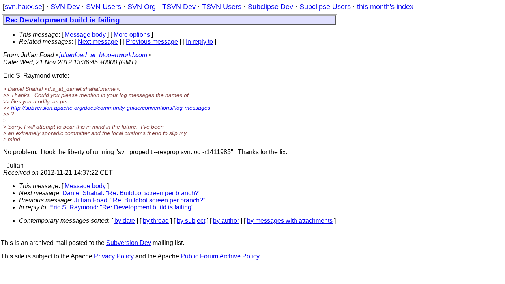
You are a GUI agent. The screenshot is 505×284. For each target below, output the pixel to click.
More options (132, 34)
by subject (191, 220)
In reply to (199, 41)
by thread (156, 220)
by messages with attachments (290, 220)
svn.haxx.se (23, 7)
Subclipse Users (325, 7)
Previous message (152, 41)
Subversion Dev (128, 242)
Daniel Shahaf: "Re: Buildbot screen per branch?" (131, 193)
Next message (98, 41)
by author (226, 220)
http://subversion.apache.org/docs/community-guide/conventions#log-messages (110, 108)
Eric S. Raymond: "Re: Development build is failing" (121, 207)
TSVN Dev (179, 7)
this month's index (385, 7)
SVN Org (141, 7)
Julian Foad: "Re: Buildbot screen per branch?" (140, 200)
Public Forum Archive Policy (220, 256)
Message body (85, 34)
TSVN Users (221, 7)
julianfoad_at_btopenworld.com (103, 55)
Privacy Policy (114, 256)
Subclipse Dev (270, 7)
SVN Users (103, 7)
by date (124, 220)
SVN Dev (65, 7)
